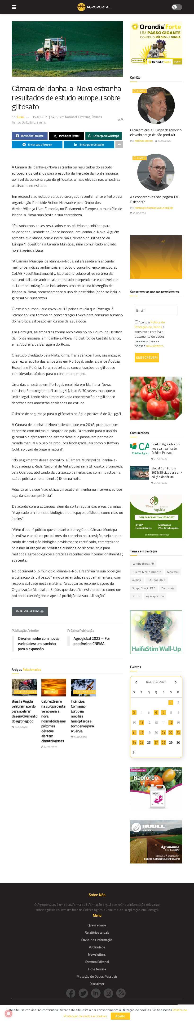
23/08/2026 (164, 141)
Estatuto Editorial (97, 961)
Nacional (71, 117)
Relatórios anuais (97, 932)
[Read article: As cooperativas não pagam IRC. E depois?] (156, 172)
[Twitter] (85, 992)
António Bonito (144, 141)
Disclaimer (97, 983)
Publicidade (97, 947)
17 (134, 732)
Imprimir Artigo (27, 611)
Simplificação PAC (143, 588)
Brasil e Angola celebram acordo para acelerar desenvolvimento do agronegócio (24, 711)
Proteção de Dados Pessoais (97, 976)
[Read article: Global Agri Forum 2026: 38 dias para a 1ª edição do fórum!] (139, 473)
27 (156, 742)
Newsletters (97, 954)
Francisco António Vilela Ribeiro (154, 208)
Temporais (168, 588)
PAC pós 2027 (156, 580)
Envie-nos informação (97, 939)
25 (141, 742)
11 (141, 722)
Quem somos (97, 925)
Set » (176, 682)
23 (178, 732)
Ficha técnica (97, 968)
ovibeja (137, 580)
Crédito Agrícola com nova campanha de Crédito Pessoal (165, 448)
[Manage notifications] (8, 1013)
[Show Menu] (14, 7)
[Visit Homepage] (93, 7)
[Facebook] (72, 992)
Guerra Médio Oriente (146, 572)
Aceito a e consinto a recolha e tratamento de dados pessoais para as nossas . (150, 334)
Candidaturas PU (143, 564)
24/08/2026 (21, 727)
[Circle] (97, 992)
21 (163, 732)
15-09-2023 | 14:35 (45, 117)
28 (163, 742)
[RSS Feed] (122, 992)
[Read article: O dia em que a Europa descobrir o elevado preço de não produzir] (156, 105)
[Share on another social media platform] (119, 144)
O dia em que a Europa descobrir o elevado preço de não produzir (155, 132)
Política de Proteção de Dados (150, 324)
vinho (136, 596)
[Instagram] (110, 992)
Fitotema (84, 117)
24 (134, 742)
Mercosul (173, 572)
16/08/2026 (139, 213)
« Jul (136, 682)
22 (170, 732)
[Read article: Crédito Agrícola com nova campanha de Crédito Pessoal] (139, 448)
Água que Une (155, 596)
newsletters (154, 345)
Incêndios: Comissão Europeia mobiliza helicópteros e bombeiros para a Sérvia (82, 716)
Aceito (120, 1016)
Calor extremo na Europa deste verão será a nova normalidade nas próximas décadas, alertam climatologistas (53, 721)
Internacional (27, 692)
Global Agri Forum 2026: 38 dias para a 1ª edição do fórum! (166, 472)
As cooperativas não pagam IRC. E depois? (154, 199)
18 (141, 732)
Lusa (20, 117)
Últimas (97, 117)
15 (170, 722)
